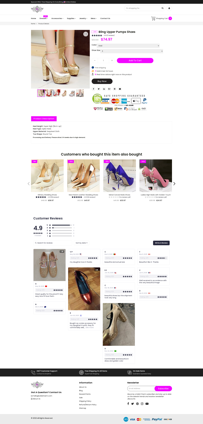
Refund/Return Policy (87, 404)
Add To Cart (135, 60)
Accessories (56, 18)
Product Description (43, 118)
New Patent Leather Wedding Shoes (83, 195)
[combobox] (81, 243)
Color (94, 45)
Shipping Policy (85, 401)
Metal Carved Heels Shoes (119, 195)
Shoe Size (96, 50)
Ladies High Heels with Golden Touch (156, 195)
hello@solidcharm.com (42, 396)
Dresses (43, 18)
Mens (93, 18)
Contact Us (105, 18)
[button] (49, 93)
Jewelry (82, 18)
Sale (81, 397)
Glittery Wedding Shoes (47, 195)
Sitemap (82, 408)
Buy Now (102, 81)
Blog (81, 390)
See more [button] (89, 327)
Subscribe (163, 388)
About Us (36, 399)
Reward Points (85, 394)
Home (33, 18)
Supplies (71, 18)
